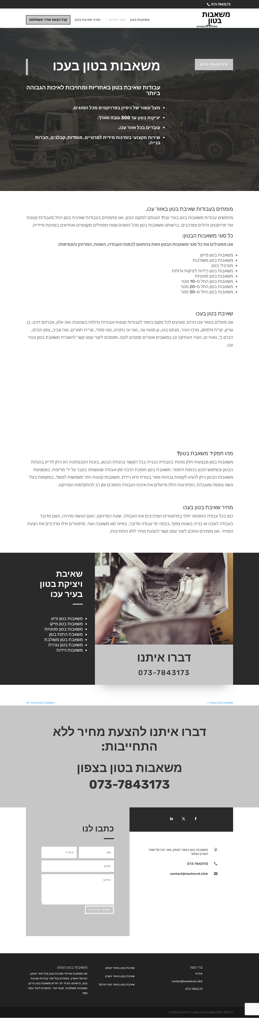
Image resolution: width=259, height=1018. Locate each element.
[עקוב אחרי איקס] (183, 818)
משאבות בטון (140, 20)
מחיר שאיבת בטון (87, 20)
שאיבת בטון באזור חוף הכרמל (117, 984)
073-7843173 (220, 4)
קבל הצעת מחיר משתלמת (48, 20)
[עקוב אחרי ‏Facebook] (195, 818)
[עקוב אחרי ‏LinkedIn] (171, 818)
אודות (199, 973)
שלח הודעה (99, 909)
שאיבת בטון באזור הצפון (120, 967)
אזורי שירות (117, 20)
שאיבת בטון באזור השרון (120, 976)
